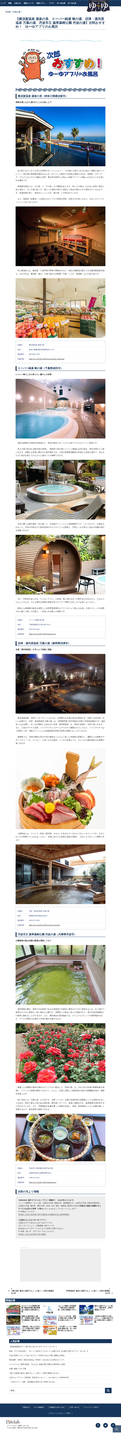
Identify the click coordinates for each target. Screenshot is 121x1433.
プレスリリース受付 (91, 1407)
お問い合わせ (74, 1407)
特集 (10, 3)
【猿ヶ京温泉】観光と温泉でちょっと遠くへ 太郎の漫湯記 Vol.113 (33, 1373)
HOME (8, 12)
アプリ (51, 3)
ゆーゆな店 (72, 3)
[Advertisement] (60, 1265)
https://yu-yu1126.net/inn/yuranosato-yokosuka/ (46, 359)
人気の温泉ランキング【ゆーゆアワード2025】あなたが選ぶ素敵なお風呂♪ (37, 1355)
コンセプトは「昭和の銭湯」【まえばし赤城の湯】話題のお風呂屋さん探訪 (37, 1364)
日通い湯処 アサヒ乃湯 (17, 1369)
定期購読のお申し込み (56, 1407)
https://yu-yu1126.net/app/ (32, 1234)
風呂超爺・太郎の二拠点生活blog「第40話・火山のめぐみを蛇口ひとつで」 (37, 1360)
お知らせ (17, 3)
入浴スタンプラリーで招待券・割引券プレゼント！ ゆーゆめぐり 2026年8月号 (39, 1377)
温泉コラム (41, 3)
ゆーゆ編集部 (39, 1407)
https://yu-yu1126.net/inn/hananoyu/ (42, 634)
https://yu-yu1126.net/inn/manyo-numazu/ (44, 925)
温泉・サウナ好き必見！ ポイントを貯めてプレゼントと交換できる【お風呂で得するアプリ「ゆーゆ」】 (49, 1351)
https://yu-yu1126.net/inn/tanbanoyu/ (42, 1182)
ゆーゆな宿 (61, 3)
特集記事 (16, 12)
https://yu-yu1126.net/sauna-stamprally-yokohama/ (43, 1214)
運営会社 (26, 1407)
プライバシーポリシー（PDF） (60, 1413)
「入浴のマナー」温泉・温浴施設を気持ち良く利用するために (32, 1382)
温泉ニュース (29, 3)
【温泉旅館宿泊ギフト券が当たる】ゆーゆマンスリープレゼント (33, 1347)
